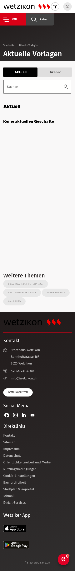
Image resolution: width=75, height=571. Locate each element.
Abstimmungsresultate (22, 292)
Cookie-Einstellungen (19, 476)
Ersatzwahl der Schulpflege (25, 283)
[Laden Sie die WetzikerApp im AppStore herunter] (14, 531)
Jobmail (9, 496)
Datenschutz (12, 456)
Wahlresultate (56, 292)
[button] (15, 19)
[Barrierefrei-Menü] (55, 6)
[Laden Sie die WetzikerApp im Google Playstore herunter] (16, 548)
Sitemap (9, 442)
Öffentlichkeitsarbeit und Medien (27, 462)
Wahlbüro (14, 301)
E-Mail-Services (14, 503)
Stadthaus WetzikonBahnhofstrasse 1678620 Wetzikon (25, 356)
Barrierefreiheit (14, 482)
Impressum (11, 449)
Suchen (43, 19)
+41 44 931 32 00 (22, 371)
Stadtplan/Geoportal (18, 489)
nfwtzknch (24, 378)
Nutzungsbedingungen (20, 469)
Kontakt (9, 436)
